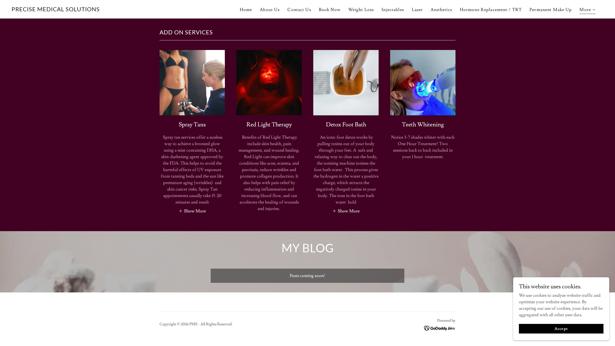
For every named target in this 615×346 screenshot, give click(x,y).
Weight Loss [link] (361, 9)
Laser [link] (417, 9)
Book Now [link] (330, 9)
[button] (587, 10)
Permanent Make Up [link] (550, 9)
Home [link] (246, 9)
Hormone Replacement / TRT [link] (491, 9)
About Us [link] (270, 9)
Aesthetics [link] (441, 9)
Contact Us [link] (299, 9)
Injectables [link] (392, 9)
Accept (561, 328)
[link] (56, 10)
